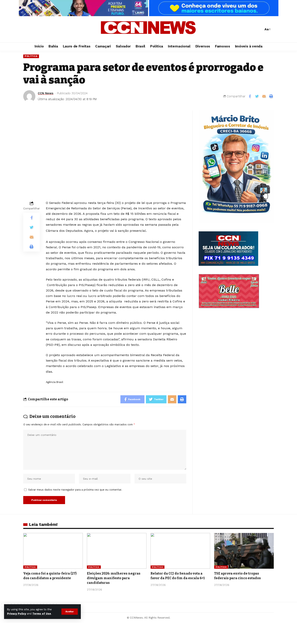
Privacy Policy (16, 613)
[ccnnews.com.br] (148, 29)
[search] (259, 29)
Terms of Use (41, 613)
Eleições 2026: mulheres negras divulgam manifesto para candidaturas (113, 578)
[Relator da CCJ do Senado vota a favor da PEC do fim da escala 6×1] (180, 551)
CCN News (45, 93)
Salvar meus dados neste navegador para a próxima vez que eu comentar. (75, 489)
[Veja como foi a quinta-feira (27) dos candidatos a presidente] (53, 551)
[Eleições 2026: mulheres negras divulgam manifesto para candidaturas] (116, 551)
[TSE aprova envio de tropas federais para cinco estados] (244, 551)
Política (31, 56)
